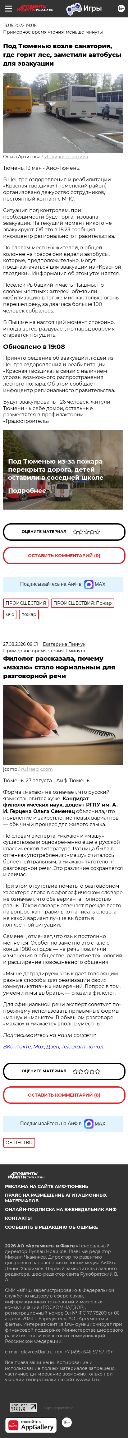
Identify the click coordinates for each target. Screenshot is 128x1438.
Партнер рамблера (58, 1408)
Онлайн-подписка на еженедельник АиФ (61, 1209)
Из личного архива (66, 157)
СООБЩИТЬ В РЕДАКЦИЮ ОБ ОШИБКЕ (51, 1227)
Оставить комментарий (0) (64, 555)
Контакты (18, 1218)
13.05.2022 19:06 (20, 25)
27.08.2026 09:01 (20, 644)
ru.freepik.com (37, 769)
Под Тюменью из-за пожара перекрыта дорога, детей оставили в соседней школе (55, 469)
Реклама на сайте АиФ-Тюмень (46, 1186)
